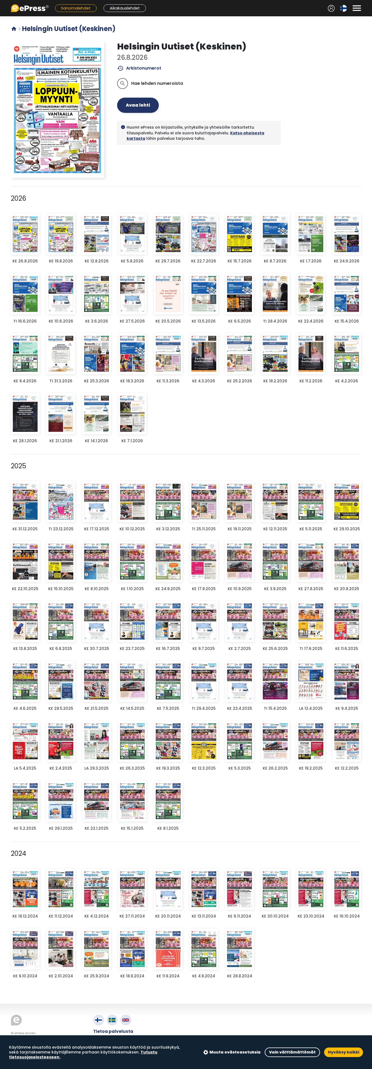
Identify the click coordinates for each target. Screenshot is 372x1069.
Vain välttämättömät (292, 1052)
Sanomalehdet (75, 8)
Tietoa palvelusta (113, 1031)
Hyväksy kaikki (343, 1052)
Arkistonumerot (139, 68)
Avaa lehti (138, 105)
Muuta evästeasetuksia (235, 1052)
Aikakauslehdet (125, 8)
